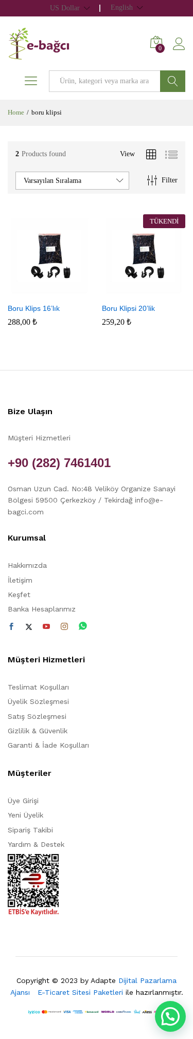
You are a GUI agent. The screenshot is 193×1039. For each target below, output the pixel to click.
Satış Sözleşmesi (37, 716)
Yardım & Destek (36, 844)
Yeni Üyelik (25, 815)
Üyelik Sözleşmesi (38, 701)
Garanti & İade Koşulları (48, 745)
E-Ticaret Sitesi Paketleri (80, 992)
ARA (172, 81)
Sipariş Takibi (30, 830)
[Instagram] (64, 627)
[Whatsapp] (83, 626)
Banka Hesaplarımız (42, 609)
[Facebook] (11, 627)
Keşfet (19, 594)
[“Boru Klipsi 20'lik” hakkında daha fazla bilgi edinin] (132, 291)
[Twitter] (29, 627)
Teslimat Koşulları (38, 687)
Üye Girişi (23, 800)
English (122, 7)
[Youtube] (46, 627)
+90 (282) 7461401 (59, 463)
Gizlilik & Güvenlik (37, 731)
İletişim (20, 580)
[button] (37, 291)
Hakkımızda (27, 565)
